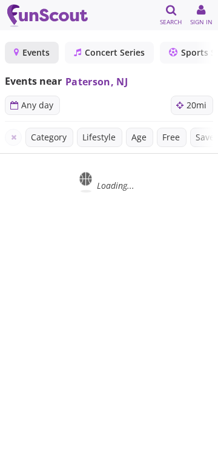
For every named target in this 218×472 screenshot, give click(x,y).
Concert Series (115, 52)
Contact (190, 460)
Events (36, 52)
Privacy (143, 460)
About (99, 460)
